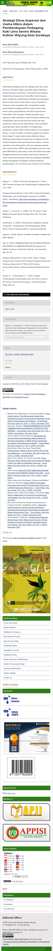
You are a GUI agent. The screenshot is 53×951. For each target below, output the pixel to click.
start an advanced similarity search (27, 538)
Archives (13, 11)
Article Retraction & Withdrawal (16, 659)
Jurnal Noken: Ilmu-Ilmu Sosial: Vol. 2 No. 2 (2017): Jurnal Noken (29, 475)
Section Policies (10, 627)
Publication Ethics (10, 646)
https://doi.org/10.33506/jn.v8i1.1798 (21, 63)
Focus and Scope (10, 623)
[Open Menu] (2, 2)
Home (5, 11)
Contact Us (8, 678)
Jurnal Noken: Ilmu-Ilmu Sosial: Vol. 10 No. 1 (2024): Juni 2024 (27, 465)
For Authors (8, 904)
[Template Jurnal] (12, 703)
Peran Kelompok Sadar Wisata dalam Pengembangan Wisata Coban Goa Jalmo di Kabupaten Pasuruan (29, 460)
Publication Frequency (12, 632)
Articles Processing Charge (14, 664)
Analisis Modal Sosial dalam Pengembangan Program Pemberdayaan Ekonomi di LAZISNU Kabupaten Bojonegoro (28, 485)
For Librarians (9, 909)
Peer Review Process (12, 637)
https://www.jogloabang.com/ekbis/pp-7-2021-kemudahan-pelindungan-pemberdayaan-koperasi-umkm (26, 202)
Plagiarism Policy (10, 655)
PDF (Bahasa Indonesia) (17, 295)
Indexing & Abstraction (12, 668)
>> (11, 532)
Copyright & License (11, 650)
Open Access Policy (11, 641)
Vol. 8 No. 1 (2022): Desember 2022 (33, 11)
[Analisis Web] (7, 881)
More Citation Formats (16, 337)
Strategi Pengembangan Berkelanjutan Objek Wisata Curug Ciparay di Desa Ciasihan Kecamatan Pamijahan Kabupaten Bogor (28, 519)
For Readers (8, 900)
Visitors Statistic (10, 673)
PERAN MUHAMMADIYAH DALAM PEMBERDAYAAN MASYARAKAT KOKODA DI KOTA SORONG (29, 428)
